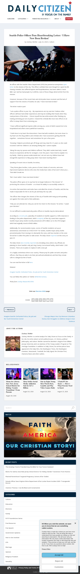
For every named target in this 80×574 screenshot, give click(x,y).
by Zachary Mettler (31, 42)
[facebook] (33, 300)
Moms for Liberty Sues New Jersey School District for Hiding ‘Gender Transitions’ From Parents (38, 472)
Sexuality (9, 561)
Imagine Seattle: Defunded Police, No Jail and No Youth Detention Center (34, 272)
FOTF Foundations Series (14, 518)
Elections (9, 509)
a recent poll (23, 216)
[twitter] (36, 300)
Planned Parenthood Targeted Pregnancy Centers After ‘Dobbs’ (27, 476)
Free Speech (10, 528)
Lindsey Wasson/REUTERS (25, 282)
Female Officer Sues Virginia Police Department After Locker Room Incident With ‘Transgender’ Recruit (38, 482)
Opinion (8, 552)
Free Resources (11, 523)
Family (8, 514)
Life (7, 542)
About (56, 19)
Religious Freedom (12, 557)
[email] (47, 300)
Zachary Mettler (27, 333)
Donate (69, 19)
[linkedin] (44, 300)
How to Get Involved (12, 537)
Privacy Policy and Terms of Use (30, 568)
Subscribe (11, 19)
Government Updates (13, 533)
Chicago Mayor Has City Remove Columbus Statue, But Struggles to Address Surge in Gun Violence (58, 318)
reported (54, 235)
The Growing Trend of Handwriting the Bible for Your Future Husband (29, 467)
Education (9, 504)
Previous (10, 310)
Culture (51, 42)
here (31, 262)
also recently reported (28, 243)
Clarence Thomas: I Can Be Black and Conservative (23, 488)
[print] (51, 300)
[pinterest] (40, 300)
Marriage (9, 547)
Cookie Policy (37, 572)
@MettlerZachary (41, 277)
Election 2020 (41, 291)
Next (70, 310)
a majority (40, 218)
